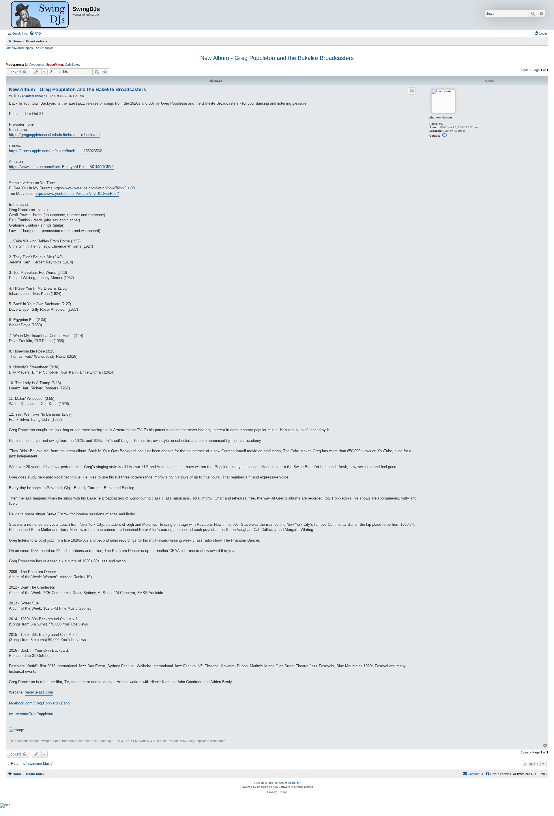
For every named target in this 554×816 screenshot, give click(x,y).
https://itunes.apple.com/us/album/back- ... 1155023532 (55, 151)
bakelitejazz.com (39, 692)
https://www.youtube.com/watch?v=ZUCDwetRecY (77, 193)
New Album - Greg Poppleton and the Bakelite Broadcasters (277, 58)
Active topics (45, 48)
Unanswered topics (19, 48)
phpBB (261, 786)
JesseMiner (54, 64)
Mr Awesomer (34, 64)
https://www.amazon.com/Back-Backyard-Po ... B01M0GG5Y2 (61, 167)
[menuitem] (35, 33)
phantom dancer (440, 117)
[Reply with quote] (411, 90)
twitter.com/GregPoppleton (31, 714)
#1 (10, 95)
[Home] (39, 14)
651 (441, 123)
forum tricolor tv (289, 782)
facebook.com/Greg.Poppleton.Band (39, 703)
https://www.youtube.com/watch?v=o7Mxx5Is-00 (94, 188)
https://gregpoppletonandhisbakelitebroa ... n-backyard (54, 135)
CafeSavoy (73, 64)
